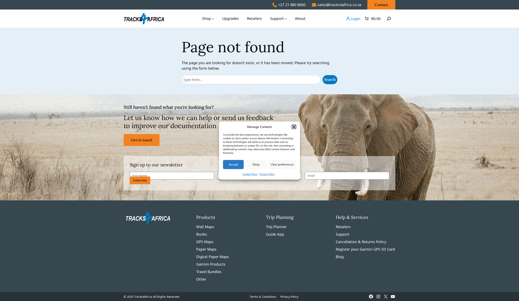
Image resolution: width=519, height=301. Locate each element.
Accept (233, 164)
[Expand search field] (388, 19)
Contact (381, 4)
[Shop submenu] (213, 18)
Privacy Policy (267, 174)
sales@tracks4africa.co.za (339, 4)
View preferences (282, 164)
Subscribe (140, 180)
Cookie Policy (249, 174)
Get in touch (141, 140)
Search (330, 79)
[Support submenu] (286, 18)
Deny (256, 164)
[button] (294, 127)
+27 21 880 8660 (292, 4)
